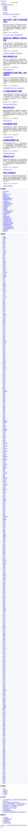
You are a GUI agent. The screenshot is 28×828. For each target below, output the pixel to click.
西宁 (4, 555)
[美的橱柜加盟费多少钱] (9, 153)
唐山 (4, 425)
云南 (4, 355)
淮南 (4, 575)
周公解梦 (6, 817)
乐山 (4, 300)
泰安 (4, 395)
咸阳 (4, 542)
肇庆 (4, 750)
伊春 (4, 288)
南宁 (4, 775)
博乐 (4, 486)
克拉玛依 (5, 473)
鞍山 (4, 337)
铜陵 (4, 583)
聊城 (4, 408)
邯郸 (4, 428)
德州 (4, 406)
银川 (4, 607)
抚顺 (4, 340)
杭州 (4, 650)
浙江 (4, 649)
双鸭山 (4, 285)
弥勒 (4, 382)
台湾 (4, 620)
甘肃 (4, 568)
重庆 (4, 258)
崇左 (4, 240)
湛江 (4, 747)
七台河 (4, 296)
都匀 (4, 270)
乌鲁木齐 (5, 464)
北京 (4, 250)
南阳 (4, 488)
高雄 (4, 626)
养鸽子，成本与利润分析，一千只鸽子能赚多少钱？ (15, 803)
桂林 (4, 776)
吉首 (4, 716)
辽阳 (4, 356)
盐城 (4, 638)
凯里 (4, 265)
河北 (4, 419)
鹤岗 (4, 277)
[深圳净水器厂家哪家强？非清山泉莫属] (12, 53)
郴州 (4, 709)
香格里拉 (5, 421)
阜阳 (4, 591)
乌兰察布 (5, 451)
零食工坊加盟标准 (9, 173)
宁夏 (4, 604)
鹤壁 (4, 469)
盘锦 (4, 365)
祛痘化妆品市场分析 (8, 810)
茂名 (4, 749)
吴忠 (4, 612)
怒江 (4, 412)
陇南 (4, 601)
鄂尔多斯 (5, 443)
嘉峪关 (4, 574)
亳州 (4, 611)
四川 (4, 287)
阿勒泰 (4, 519)
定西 (4, 598)
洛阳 (4, 460)
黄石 (4, 720)
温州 (4, 660)
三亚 (4, 769)
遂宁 (4, 295)
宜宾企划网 (3, 1)
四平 (4, 307)
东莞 (4, 760)
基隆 (4, 634)
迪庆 (4, 418)
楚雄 (4, 369)
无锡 (4, 632)
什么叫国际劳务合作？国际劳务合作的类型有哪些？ (15, 799)
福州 (4, 667)
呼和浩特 (5, 429)
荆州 (4, 730)
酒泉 (4, 590)
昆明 (4, 358)
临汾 (4, 529)
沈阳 (4, 332)
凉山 (4, 350)
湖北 (4, 717)
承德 (4, 438)
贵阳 (4, 247)
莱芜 (4, 417)
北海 (4, 781)
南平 (4, 675)
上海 (4, 253)
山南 (4, 544)
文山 (4, 385)
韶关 (4, 739)
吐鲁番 (4, 467)
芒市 (4, 404)
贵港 (4, 236)
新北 (4, 637)
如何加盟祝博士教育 (10, 124)
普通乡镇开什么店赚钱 (8, 223)
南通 (4, 627)
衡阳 (4, 701)
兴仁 (4, 281)
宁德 (4, 678)
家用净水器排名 (6, 217)
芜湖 (4, 572)
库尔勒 (4, 481)
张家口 (4, 436)
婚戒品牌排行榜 (6, 202)
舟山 (4, 664)
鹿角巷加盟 (5, 229)
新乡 (4, 471)
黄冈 (4, 731)
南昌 (4, 680)
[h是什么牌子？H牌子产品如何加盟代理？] (13, 35)
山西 (4, 501)
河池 (4, 244)
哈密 (4, 470)
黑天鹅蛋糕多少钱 (7, 221)
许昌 (4, 479)
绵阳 (4, 322)
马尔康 (4, 341)
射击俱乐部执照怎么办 (8, 228)
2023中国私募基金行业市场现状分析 (11, 802)
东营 (4, 384)
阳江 (4, 757)
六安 (4, 600)
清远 (4, 758)
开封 (4, 458)
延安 (4, 551)
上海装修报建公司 (8, 818)
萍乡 (4, 691)
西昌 (4, 352)
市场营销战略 (6, 809)
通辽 (4, 437)
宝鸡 (4, 540)
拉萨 (4, 533)
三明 (4, 671)
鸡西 (4, 283)
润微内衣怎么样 (8, 156)
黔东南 (4, 262)
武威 (4, 585)
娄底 (4, 713)
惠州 (4, 751)
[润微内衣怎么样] (7, 169)
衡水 (4, 447)
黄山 (4, 589)
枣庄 (4, 381)
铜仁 (4, 259)
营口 (4, 351)
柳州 (4, 777)
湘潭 (4, 699)
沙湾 (4, 527)
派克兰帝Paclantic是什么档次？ (10, 807)
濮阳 (4, 477)
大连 (4, 335)
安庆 (4, 586)
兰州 (4, 571)
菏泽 (4, 414)
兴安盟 (4, 453)
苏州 (4, 641)
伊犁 (4, 508)
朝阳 (4, 362)
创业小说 (5, 801)
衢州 (4, 663)
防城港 (4, 238)
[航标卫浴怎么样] (7, 120)
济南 (4, 373)
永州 (4, 710)
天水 (4, 582)
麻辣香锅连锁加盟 (7, 199)
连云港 (4, 648)
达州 (4, 328)
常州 (4, 619)
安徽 (4, 564)
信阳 (4, 493)
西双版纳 (5, 391)
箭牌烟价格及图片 (7, 224)
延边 (4, 324)
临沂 (4, 411)
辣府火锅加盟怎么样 (10, 56)
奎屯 (4, 514)
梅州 (4, 753)
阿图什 (4, 500)
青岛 (4, 376)
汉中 (4, 556)
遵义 (4, 248)
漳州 (4, 673)
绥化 (4, 299)
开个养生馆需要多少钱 (8, 227)
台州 (4, 658)
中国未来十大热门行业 (8, 210)
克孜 (4, 497)
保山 (4, 399)
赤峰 (4, 440)
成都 (4, 289)
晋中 (4, 520)
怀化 (4, 712)
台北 (4, 623)
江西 (4, 679)
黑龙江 (4, 266)
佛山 (4, 745)
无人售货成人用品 (7, 220)
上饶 (4, 683)
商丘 (4, 490)
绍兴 (4, 653)
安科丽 (4, 214)
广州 (4, 738)
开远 (4, 380)
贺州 (4, 243)
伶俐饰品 (5, 209)
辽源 (4, 315)
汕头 (4, 743)
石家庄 (4, 422)
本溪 (4, 343)
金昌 (4, 576)
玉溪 (4, 366)
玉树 (4, 566)
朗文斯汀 (5, 231)
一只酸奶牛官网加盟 (8, 203)
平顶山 (4, 463)
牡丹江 (4, 291)
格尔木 (4, 563)
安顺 (4, 254)
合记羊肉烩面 (6, 213)
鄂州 (4, 725)
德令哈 (4, 560)
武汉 (4, 719)
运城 (4, 531)
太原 (4, 504)
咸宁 (4, 732)
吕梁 (4, 518)
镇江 (4, 646)
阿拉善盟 (5, 459)
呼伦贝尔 (5, 445)
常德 (4, 705)
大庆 (4, 280)
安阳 (4, 466)
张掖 (4, 587)
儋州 (4, 772)
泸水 (4, 415)
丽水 (4, 657)
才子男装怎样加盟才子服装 (12, 91)
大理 (4, 396)
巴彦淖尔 (5, 448)
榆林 (4, 553)
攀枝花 (4, 314)
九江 (4, 682)
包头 (4, 432)
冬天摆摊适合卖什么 (8, 225)
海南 (4, 766)
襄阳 (4, 724)
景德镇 (4, 690)
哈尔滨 (4, 269)
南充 (4, 303)
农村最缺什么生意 (7, 218)
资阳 (4, 336)
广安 (4, 325)
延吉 (4, 326)
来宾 (4, 242)
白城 (4, 318)
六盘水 (4, 251)
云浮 (4, 765)
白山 (4, 313)
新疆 (4, 462)
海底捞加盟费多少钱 (8, 198)
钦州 (4, 780)
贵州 (4, 246)
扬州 (4, 635)
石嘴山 (4, 609)
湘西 (4, 714)
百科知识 (5, 7)
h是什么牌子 (6, 191)
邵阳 (4, 702)
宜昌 (4, 723)
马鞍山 (4, 578)
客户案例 (5, 9)
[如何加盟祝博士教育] (8, 137)
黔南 (4, 268)
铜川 (4, 545)
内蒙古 (4, 426)
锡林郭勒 (5, 456)
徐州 (4, 622)
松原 (4, 321)
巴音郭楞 (5, 478)
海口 (4, 768)
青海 (4, 552)
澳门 (4, 264)
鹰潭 (4, 694)
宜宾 (4, 309)
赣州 (4, 689)
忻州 (4, 512)
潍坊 (4, 389)
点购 (4, 192)
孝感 (4, 728)
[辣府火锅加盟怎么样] (8, 69)
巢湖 (4, 605)
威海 (4, 397)
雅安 (4, 330)
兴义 (4, 279)
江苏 (4, 613)
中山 (4, 761)
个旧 (4, 377)
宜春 (4, 686)
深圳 (4, 740)
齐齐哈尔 (5, 272)
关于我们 (5, 10)
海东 (4, 557)
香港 (4, 261)
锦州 (4, 348)
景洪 (4, 393)
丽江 (4, 410)
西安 (4, 537)
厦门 (4, 668)
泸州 (4, 317)
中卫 (4, 617)
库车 (4, 494)
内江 (4, 298)
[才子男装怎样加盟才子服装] (10, 104)
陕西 (4, 534)
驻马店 (4, 499)
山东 (4, 370)
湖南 (4, 695)
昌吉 (4, 475)
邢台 (4, 449)
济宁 (4, 392)
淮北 (4, 581)
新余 (4, 693)
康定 (4, 347)
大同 (4, 507)
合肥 (4, 567)
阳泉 (4, 515)
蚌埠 (4, 570)
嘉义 (4, 645)
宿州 (4, 594)
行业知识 (5, 6)
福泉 (4, 273)
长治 (4, 523)
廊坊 (4, 441)
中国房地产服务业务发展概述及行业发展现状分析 (14, 812)
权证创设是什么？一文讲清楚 (10, 806)
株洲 (4, 698)
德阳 (4, 320)
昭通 (4, 363)
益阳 (4, 708)
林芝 (4, 541)
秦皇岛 (4, 430)
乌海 (4, 434)
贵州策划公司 (7, 821)
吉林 (4, 302)
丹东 (4, 346)
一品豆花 (5, 201)
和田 (4, 505)
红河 (4, 371)
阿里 (4, 549)
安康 (4, 559)
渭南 (4, 548)
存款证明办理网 (7, 823)
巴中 (4, 333)
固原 (4, 615)
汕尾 (4, 754)
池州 (4, 608)
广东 (4, 736)
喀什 (4, 503)
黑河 (4, 294)
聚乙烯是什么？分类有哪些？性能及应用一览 (13, 805)
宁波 (4, 654)
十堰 (4, 721)
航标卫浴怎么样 (8, 107)
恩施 (4, 735)
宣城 (4, 602)
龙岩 (4, 676)
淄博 (4, 378)
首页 (12, 4)
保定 (4, 433)
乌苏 (4, 525)
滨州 (4, 403)
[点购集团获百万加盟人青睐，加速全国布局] (13, 88)
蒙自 (4, 374)
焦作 (4, 474)
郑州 (4, 455)
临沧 (4, 423)
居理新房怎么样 (6, 205)
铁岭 (4, 359)
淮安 (4, 624)
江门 (4, 746)
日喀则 (4, 535)
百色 (4, 239)
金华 (4, 661)
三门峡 (4, 485)
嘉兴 (4, 656)
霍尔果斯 (5, 516)
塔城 (4, 522)
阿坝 (4, 339)
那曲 (4, 546)
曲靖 (4, 361)
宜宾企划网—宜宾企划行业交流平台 (11, 14)
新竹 (4, 642)
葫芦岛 (4, 367)
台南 (4, 628)
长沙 (4, 697)
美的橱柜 (5, 195)
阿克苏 (4, 492)
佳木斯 (4, 274)
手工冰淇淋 (5, 206)
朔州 (4, 510)
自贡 (4, 311)
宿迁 (4, 630)
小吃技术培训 (6, 216)
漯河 (4, 482)
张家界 (4, 706)
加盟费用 (5, 207)
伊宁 (4, 511)
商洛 (4, 561)
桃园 (4, 639)
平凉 (4, 593)
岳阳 (4, 704)
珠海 (4, 742)
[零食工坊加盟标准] (8, 186)
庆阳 (4, 596)
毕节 (4, 257)
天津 (4, 255)
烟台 (4, 387)
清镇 (4, 284)
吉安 (4, 687)
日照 (4, 400)
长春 (4, 305)
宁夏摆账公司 (7, 820)
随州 (4, 734)
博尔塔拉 (5, 484)
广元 (4, 292)
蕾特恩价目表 (6, 197)
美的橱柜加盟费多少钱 (11, 140)
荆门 (4, 727)
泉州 (4, 672)
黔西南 (4, 276)
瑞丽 (4, 407)
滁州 (4, 597)
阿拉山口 (5, 489)
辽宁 (4, 329)
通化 (4, 310)
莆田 (4, 669)
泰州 (4, 643)
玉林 (4, 783)
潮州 (4, 762)
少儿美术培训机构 (7, 212)
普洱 (4, 388)
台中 (4, 631)
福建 (4, 665)
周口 (4, 496)
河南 (4, 452)
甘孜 (4, 344)
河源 (4, 755)
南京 (4, 616)
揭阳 (4, 764)
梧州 (4, 779)
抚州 (4, 684)
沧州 (4, 444)
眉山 (4, 306)
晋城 (4, 526)
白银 (4, 579)
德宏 (4, 402)
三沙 (4, 771)
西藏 (4, 530)
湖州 (4, 652)
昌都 (4, 538)
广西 (4, 773)
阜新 (4, 354)
